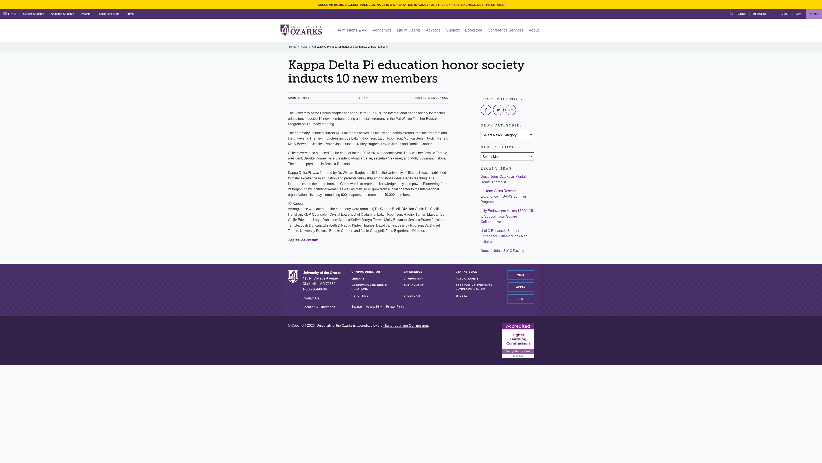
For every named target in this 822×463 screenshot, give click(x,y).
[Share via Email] (510, 110)
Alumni (130, 13)
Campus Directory (366, 271)
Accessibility (374, 306)
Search (740, 14)
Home (292, 46)
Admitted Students (62, 13)
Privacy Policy (395, 306)
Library (358, 278)
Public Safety (467, 278)
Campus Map (413, 278)
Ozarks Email (467, 271)
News (304, 46)
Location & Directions (318, 307)
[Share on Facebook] (486, 110)
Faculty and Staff (108, 13)
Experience (413, 271)
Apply (521, 287)
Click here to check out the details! (473, 4)
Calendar (412, 295)
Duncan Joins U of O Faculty (502, 251)
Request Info (764, 14)
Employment (414, 285)
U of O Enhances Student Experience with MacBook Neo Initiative (504, 236)
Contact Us (310, 298)
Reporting (360, 295)
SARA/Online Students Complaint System (474, 287)
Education (310, 240)
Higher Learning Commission (405, 325)
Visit (785, 14)
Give (799, 14)
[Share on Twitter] (498, 110)
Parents (86, 13)
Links (12, 13)
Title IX (461, 295)
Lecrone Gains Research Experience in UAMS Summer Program (503, 196)
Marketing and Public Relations (369, 287)
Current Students (33, 13)
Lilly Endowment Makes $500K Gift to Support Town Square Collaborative (507, 216)
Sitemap (356, 306)
